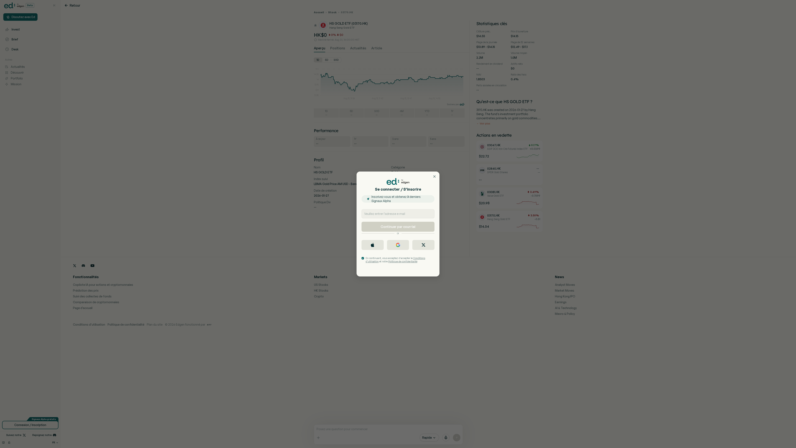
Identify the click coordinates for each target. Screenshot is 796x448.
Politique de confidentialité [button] (402, 261)
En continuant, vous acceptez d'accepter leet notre (395, 260)
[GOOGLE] (398, 245)
